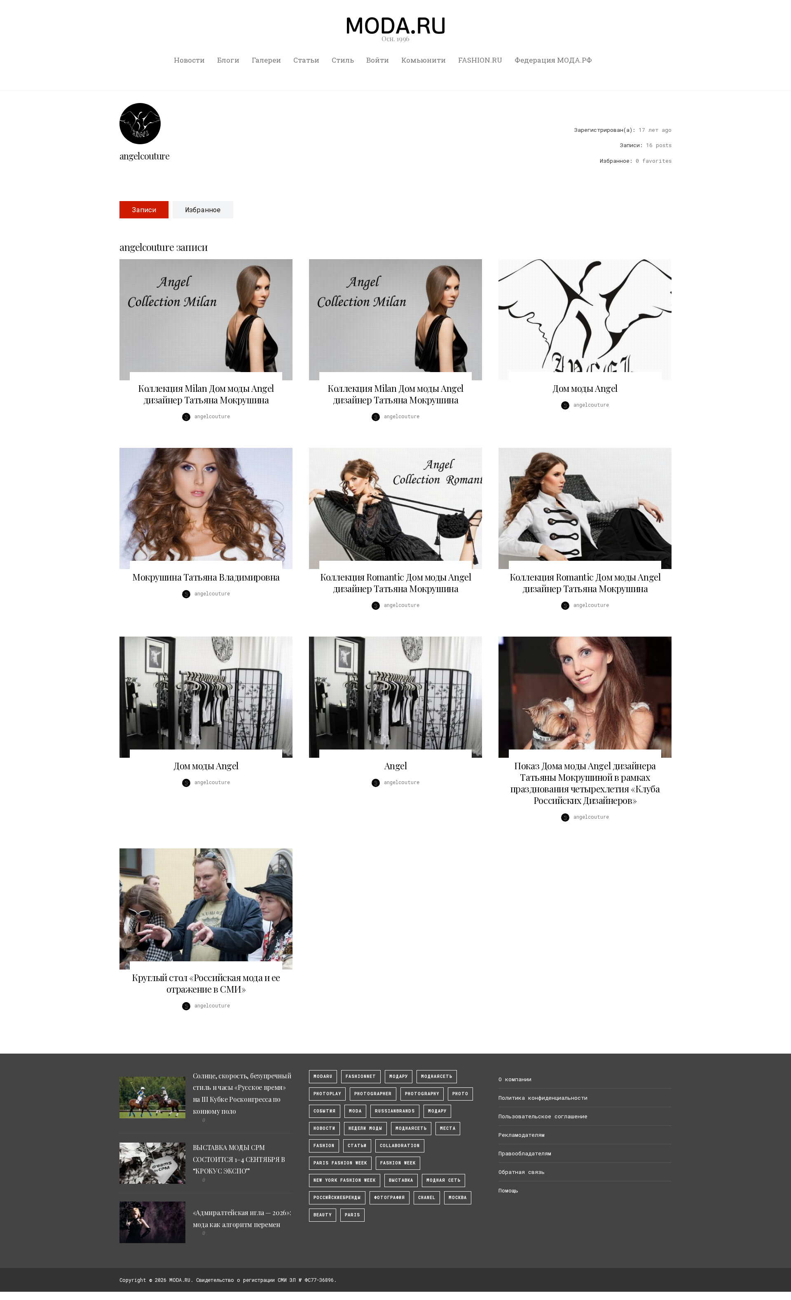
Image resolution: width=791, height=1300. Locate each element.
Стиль (343, 60)
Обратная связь (521, 1172)
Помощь (508, 1190)
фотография (389, 1197)
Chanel (426, 1197)
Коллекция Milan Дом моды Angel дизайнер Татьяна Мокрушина (206, 394)
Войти (377, 60)
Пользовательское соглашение (542, 1116)
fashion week (398, 1163)
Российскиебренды (337, 1197)
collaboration (400, 1145)
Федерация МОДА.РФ (553, 60)
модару (398, 1076)
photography (422, 1093)
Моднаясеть (411, 1128)
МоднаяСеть (436, 1076)
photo (460, 1093)
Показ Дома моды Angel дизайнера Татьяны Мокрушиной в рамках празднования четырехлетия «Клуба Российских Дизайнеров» (585, 782)
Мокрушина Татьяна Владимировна (206, 577)
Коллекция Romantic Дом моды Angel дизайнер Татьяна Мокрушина (395, 583)
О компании (514, 1079)
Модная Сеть (443, 1180)
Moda (355, 1111)
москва (458, 1197)
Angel (395, 765)
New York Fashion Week (345, 1180)
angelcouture (144, 156)
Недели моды (365, 1128)
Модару (437, 1111)
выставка (401, 1180)
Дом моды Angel (585, 388)
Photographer (373, 1093)
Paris (352, 1215)
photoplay (327, 1093)
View (201, 319)
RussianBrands (395, 1111)
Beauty (323, 1215)
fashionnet (361, 1076)
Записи (144, 209)
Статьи (306, 60)
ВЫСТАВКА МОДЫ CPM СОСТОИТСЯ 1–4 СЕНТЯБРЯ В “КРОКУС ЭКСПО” (239, 1159)
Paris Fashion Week (340, 1163)
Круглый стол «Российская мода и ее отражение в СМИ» (206, 983)
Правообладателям (524, 1153)
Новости (189, 60)
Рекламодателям (521, 1134)
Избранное (203, 209)
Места (448, 1128)
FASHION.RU (480, 60)
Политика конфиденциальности (542, 1097)
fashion (324, 1145)
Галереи (266, 60)
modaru (323, 1076)
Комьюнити (423, 60)
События (325, 1111)
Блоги (228, 60)
